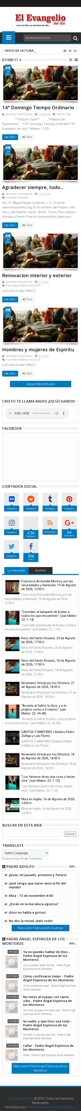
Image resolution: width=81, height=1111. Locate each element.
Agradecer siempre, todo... (32, 187)
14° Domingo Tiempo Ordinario (38, 107)
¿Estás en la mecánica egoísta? (33, 904)
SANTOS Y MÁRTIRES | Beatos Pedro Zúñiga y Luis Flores (47, 734)
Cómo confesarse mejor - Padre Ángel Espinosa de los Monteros (48, 978)
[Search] (75, 38)
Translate (35, 859)
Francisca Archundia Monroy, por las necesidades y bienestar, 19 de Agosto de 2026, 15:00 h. (48, 585)
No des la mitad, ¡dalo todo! (31, 921)
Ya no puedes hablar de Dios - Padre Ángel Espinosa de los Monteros (46, 956)
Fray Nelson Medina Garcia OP (23, 285)
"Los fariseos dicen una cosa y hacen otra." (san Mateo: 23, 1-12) (48, 779)
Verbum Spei (64, 114)
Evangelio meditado (17, 197)
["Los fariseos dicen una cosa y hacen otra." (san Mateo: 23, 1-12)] (12, 783)
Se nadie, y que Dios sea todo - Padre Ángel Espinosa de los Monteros (47, 1025)
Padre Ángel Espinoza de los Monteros (33, 941)
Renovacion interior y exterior (37, 275)
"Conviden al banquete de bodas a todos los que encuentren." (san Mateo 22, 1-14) (48, 616)
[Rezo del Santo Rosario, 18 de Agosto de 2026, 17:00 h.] (12, 666)
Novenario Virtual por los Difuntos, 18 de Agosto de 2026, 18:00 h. (48, 756)
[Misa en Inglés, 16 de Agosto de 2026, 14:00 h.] (12, 805)
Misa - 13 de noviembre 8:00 (31, 895)
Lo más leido (16, 570)
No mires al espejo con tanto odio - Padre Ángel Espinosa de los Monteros (47, 1001)
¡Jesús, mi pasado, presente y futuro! (38, 875)
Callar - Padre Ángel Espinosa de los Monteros (48, 1047)
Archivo (40, 570)
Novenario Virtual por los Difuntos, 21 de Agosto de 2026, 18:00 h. (48, 685)
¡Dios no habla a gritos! (27, 912)
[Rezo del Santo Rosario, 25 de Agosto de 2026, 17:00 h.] (12, 644)
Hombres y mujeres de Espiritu (38, 349)
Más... (73, 866)
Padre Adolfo (20, 866)
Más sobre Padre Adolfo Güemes (40, 928)
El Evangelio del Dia (20, 1098)
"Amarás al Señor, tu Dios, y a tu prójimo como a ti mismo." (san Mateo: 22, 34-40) (44, 709)
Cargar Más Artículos (40, 384)
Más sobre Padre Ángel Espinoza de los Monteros (40, 1068)
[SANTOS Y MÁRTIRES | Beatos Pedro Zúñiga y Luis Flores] (12, 738)
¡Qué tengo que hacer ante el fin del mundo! (37, 885)
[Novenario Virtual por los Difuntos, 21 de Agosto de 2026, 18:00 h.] (12, 689)
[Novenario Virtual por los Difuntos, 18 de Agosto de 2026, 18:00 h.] (12, 760)
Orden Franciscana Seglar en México (51, 1107)
